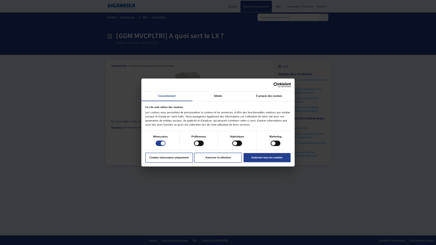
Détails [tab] (218, 95)
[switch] (199, 143)
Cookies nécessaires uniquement (169, 157)
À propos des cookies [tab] (269, 95)
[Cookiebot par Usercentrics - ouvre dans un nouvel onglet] (276, 84)
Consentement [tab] (167, 95)
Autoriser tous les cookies (267, 157)
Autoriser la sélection (218, 157)
